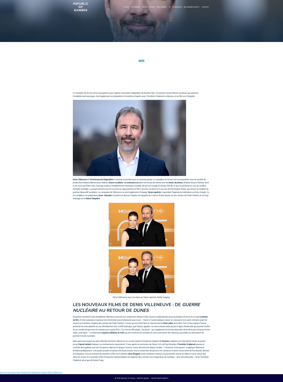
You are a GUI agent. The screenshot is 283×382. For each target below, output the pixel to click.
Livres (126, 7)
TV (169, 7)
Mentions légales (143, 378)
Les (5, 372)
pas (1, 372)
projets (44, 372)
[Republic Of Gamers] (80, 7)
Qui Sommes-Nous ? (192, 7)
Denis (50, 372)
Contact (205, 7)
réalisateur (35, 372)
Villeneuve (57, 372)
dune (18, 372)
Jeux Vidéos (162, 7)
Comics (152, 7)
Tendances (177, 7)
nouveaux (11, 372)
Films (144, 7)
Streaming (135, 7)
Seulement (26, 372)
